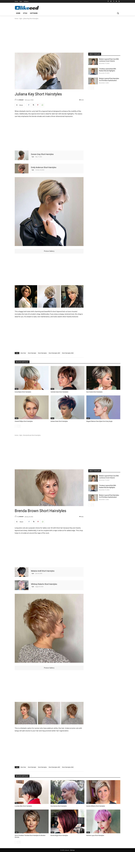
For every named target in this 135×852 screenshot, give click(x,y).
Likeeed (21, 100)
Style (20, 18)
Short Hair (23, 353)
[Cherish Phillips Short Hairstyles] (32, 407)
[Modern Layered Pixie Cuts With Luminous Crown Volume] (93, 61)
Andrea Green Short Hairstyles (59, 421)
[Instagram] (111, 1)
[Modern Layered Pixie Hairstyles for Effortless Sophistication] (93, 81)
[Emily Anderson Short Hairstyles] (21, 168)
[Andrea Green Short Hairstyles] (67, 407)
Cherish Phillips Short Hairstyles (24, 421)
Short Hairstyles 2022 (67, 353)
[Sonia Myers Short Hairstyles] (32, 378)
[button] (118, 13)
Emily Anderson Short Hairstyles (43, 167)
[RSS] (116, 1)
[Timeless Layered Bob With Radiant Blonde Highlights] (93, 71)
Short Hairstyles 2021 (54, 353)
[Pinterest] (114, 1)
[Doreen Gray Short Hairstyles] (21, 155)
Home (16, 18)
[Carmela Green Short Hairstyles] (67, 378)
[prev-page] (89, 88)
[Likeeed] (16, 100)
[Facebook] (108, 1)
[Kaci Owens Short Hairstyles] (103, 378)
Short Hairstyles (42, 353)
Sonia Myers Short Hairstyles (23, 392)
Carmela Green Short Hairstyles (59, 392)
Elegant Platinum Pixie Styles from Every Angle (99, 421)
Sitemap (72, 850)
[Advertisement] (67, 36)
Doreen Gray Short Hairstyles (42, 154)
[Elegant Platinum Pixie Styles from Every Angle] (103, 407)
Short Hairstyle (32, 353)
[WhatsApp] (42, 105)
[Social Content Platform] (30, 8)
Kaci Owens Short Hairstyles (94, 392)
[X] (119, 1)
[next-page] (92, 88)
